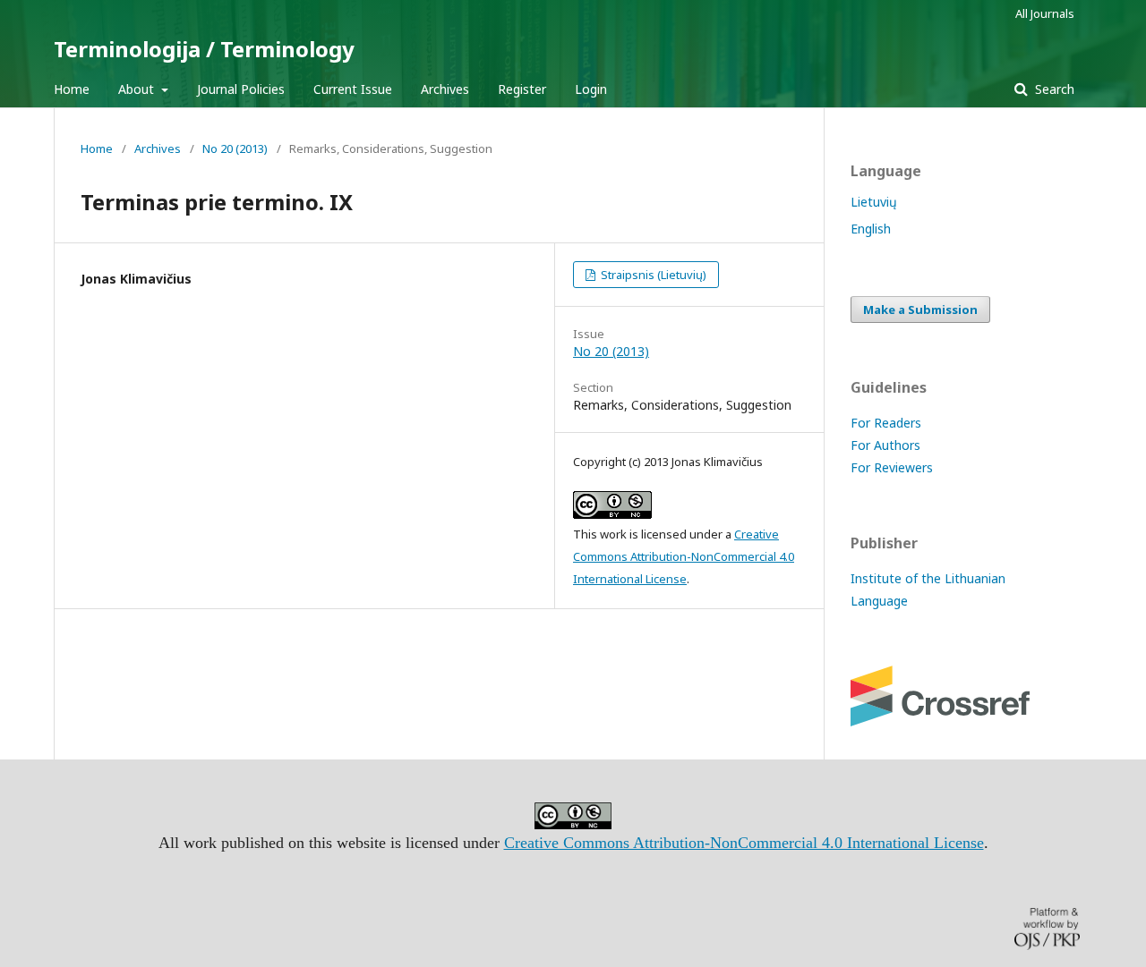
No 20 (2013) (235, 148)
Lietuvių (874, 201)
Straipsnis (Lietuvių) (652, 275)
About (138, 89)
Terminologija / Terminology (204, 49)
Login (591, 89)
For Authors (885, 445)
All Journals (1044, 13)
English (871, 228)
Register (522, 89)
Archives (445, 89)
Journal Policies (241, 89)
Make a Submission (920, 309)
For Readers (886, 422)
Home (72, 89)
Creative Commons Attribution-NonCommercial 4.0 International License (683, 556)
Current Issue (352, 89)
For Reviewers (892, 467)
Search (1052, 89)
